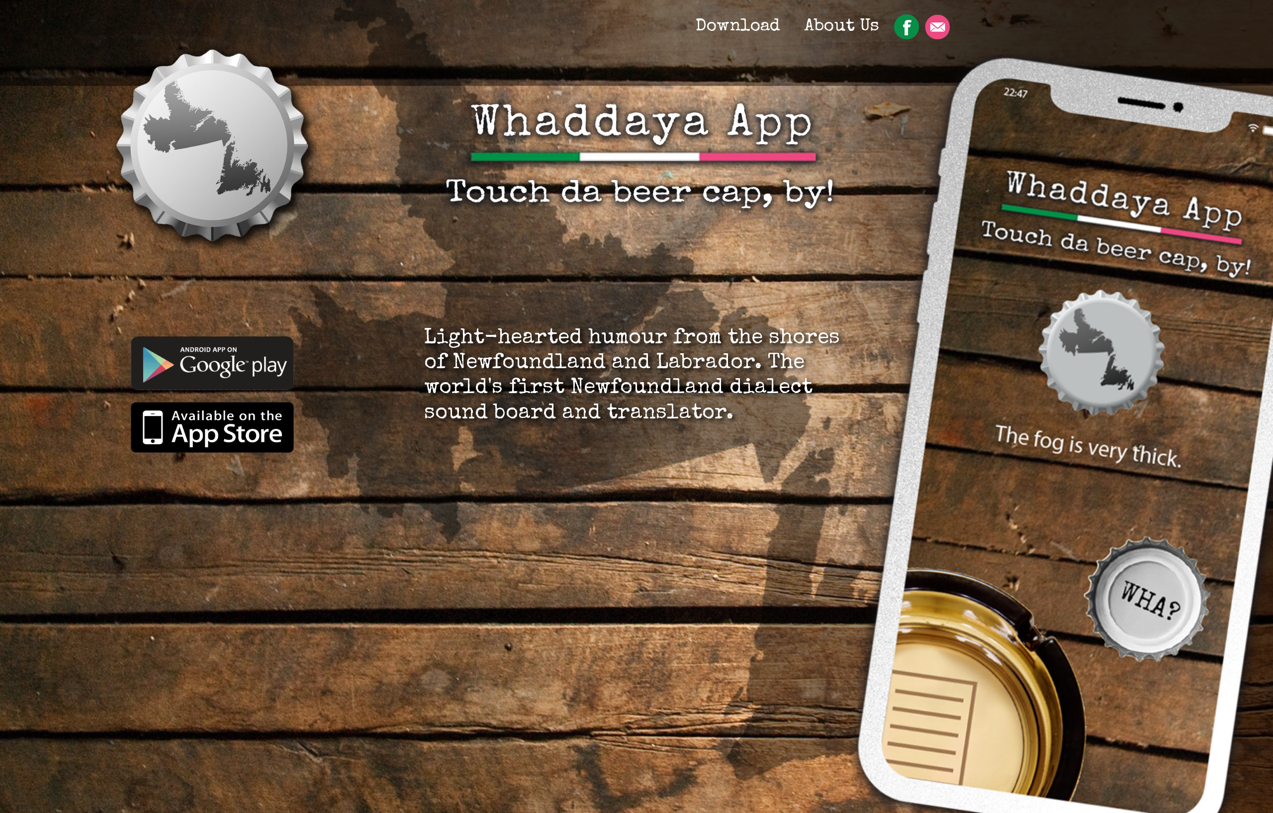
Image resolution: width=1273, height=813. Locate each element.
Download (738, 26)
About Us (841, 26)
